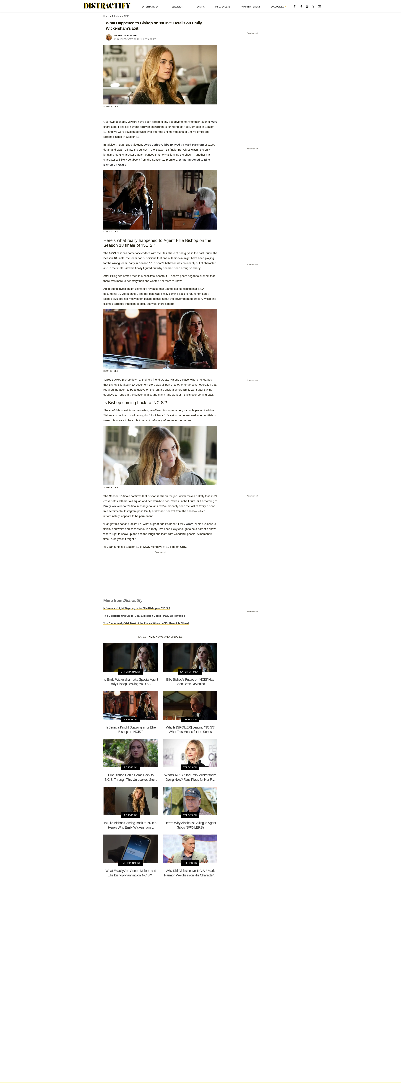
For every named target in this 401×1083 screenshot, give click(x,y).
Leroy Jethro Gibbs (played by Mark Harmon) (173, 144)
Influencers (222, 6)
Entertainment (150, 6)
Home (106, 16)
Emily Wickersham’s (116, 506)
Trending (199, 6)
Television (176, 6)
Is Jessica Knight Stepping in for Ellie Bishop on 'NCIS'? (136, 608)
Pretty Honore (127, 35)
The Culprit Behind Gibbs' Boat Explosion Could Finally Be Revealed (144, 616)
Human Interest (250, 6)
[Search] (295, 6)
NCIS (126, 16)
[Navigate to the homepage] (107, 6)
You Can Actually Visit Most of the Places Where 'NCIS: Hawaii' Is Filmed (146, 623)
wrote (189, 524)
